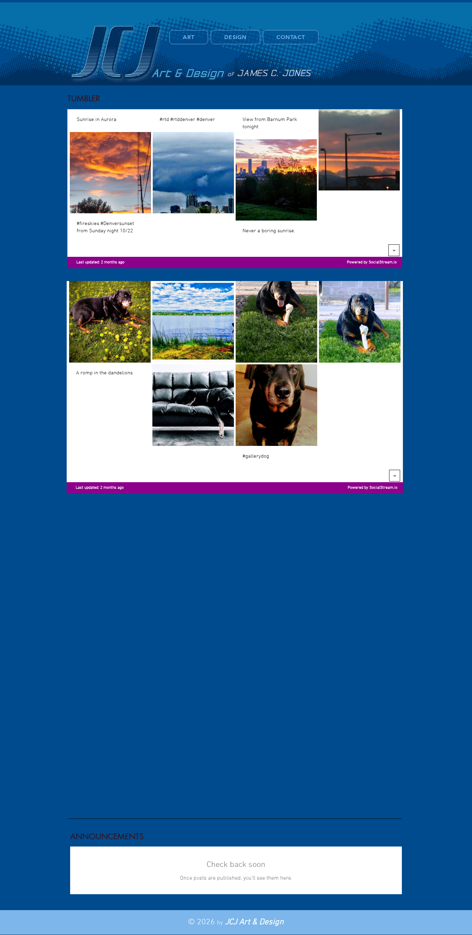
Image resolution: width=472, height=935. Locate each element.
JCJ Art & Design (254, 922)
